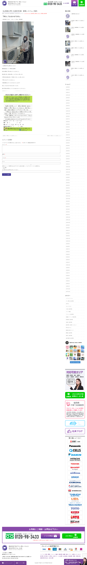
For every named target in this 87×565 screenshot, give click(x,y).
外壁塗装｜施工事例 (69, 319)
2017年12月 (68, 288)
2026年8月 (68, 87)
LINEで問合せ (69, 536)
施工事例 (41, 556)
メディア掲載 (68, 311)
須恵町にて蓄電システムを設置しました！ (55, 135)
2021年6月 (68, 209)
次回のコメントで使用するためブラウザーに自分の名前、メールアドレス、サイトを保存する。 (21, 166)
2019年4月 (68, 254)
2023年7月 (68, 148)
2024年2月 (68, 132)
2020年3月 (68, 235)
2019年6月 (68, 251)
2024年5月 (68, 124)
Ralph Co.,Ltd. (42, 562)
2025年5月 (68, 100)
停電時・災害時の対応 (77, 556)
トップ (41, 554)
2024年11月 (68, 113)
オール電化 (45, 554)
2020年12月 (68, 217)
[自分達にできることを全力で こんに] (71, 354)
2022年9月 (68, 174)
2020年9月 (68, 225)
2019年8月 (68, 246)
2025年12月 (68, 95)
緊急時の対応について (70, 330)
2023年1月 (68, 164)
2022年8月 (68, 177)
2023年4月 (68, 156)
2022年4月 (68, 185)
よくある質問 (60, 556)
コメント (4, 144)
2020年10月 (68, 222)
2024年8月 (68, 116)
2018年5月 (68, 275)
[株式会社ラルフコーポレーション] (14, 5)
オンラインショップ (8, 562)
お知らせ (67, 303)
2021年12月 (68, 193)
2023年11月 (68, 140)
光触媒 (56, 554)
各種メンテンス (68, 554)
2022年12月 (68, 166)
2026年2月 (68, 89)
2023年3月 (68, 158)
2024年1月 (68, 134)
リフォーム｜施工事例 (70, 314)
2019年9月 (68, 243)
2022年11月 (68, 169)
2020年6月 (68, 233)
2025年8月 (68, 97)
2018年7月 (68, 272)
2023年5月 (68, 153)
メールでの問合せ (48, 536)
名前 (3, 154)
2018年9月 (68, 267)
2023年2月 (68, 161)
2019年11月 (68, 238)
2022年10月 (68, 172)
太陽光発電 (60, 554)
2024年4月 (68, 126)
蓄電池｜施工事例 (44, 13)
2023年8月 (68, 145)
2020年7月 (68, 230)
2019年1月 (68, 262)
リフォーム (53, 554)
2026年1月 (68, 92)
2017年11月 (68, 291)
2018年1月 (68, 286)
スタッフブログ (68, 306)
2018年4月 (68, 278)
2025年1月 (68, 108)
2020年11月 (68, 219)
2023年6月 (68, 150)
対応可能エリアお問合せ (48, 556)
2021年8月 (68, 203)
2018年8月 (68, 270)
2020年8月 (68, 227)
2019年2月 (68, 259)
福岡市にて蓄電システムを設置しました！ (10, 135)
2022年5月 (68, 182)
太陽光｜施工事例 (69, 322)
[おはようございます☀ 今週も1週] (82, 347)
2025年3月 (68, 105)
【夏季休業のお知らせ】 (75, 13)
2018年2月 (68, 283)
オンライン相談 (21, 562)
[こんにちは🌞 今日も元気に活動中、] (75, 351)
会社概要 (67, 3)
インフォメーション (27, 13)
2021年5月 (68, 211)
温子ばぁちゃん (68, 327)
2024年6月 (68, 121)
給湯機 (64, 554)
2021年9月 (68, 201)
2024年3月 (68, 129)
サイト (3, 161)
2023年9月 (68, 142)
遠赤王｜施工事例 (69, 335)
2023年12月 (68, 137)
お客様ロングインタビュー (76, 554)
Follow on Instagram (76, 362)
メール (4, 157)
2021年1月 (68, 214)
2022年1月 (68, 190)
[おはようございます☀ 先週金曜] (75, 347)
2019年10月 (68, 241)
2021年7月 (68, 206)
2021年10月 (68, 198)
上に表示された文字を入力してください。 (10, 169)
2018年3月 (68, 280)
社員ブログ (55, 556)
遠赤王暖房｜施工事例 (70, 338)
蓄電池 (49, 554)
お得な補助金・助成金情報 (67, 556)
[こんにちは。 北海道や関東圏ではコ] (82, 354)
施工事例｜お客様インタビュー (36, 13)
